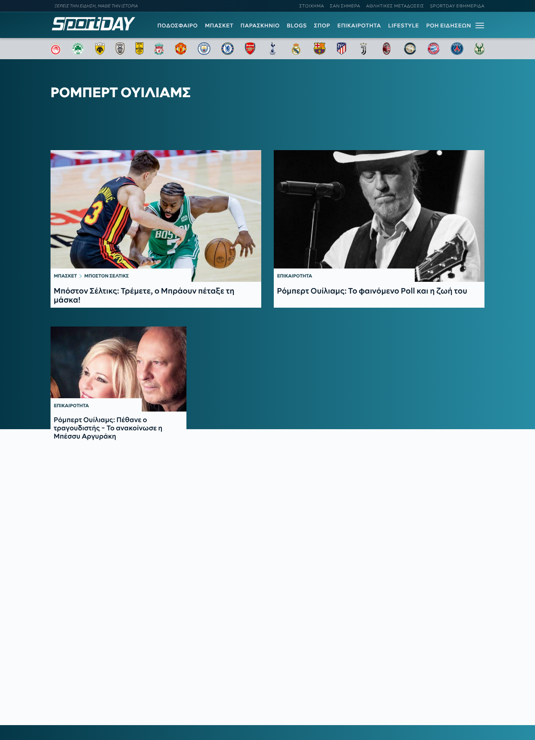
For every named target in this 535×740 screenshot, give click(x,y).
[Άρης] (139, 48)
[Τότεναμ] (272, 48)
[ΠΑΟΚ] (120, 48)
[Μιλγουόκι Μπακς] (479, 48)
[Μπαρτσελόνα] (319, 48)
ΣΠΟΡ (322, 25)
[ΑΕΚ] (100, 48)
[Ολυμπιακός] (56, 48)
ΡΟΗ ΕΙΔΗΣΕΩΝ (448, 25)
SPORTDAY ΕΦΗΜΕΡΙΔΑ (457, 6)
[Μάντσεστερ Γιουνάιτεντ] (181, 48)
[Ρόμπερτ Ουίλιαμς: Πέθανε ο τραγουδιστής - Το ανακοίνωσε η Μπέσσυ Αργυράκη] (118, 369)
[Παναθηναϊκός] (78, 48)
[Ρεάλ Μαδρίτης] (296, 48)
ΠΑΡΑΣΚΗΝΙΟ (260, 25)
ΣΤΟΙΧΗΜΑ (311, 6)
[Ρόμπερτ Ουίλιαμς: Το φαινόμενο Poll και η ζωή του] (379, 216)
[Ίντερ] (410, 48)
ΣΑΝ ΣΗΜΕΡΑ (345, 6)
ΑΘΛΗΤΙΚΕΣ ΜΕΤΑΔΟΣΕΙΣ (395, 6)
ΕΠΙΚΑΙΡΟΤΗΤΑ (359, 25)
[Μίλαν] (386, 48)
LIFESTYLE (403, 25)
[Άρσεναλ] (250, 48)
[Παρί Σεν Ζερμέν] (457, 48)
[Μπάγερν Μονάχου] (433, 48)
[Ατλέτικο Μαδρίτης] (341, 48)
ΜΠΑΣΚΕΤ (219, 25)
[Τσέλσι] (227, 48)
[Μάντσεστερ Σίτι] (204, 48)
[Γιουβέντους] (363, 48)
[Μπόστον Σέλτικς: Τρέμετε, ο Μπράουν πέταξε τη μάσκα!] (156, 216)
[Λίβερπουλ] (159, 48)
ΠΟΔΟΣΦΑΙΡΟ (177, 25)
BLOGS (297, 25)
